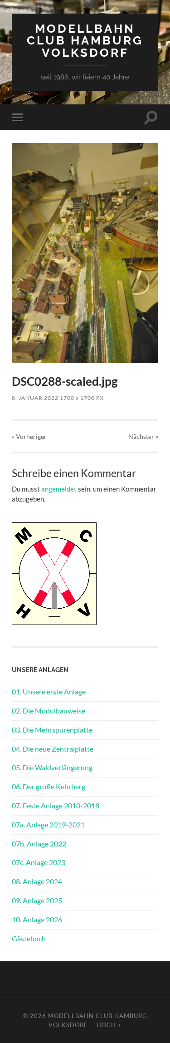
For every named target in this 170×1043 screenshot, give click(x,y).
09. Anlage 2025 (37, 900)
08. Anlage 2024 (37, 881)
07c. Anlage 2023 (38, 862)
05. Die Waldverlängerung (52, 767)
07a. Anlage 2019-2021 (48, 824)
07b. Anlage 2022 (39, 843)
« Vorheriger (29, 436)
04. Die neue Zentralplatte (52, 748)
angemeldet (59, 489)
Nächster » (143, 436)
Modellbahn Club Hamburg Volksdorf (85, 40)
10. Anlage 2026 (37, 919)
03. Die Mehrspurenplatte (52, 729)
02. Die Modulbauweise (48, 710)
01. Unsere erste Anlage (49, 691)
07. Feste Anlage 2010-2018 (55, 805)
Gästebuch (29, 938)
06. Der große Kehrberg (48, 786)
